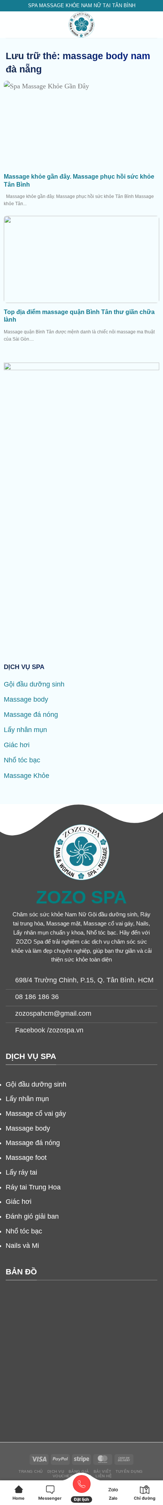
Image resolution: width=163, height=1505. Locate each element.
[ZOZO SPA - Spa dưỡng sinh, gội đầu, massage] (81, 24)
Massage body (26, 699)
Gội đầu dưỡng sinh (34, 684)
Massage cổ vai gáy (36, 1113)
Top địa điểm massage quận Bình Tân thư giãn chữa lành (79, 316)
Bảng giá (79, 1471)
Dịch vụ (55, 1471)
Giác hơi (17, 745)
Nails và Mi (22, 1245)
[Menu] (10, 25)
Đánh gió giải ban (32, 1216)
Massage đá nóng (31, 714)
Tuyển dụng (129, 1471)
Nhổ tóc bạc (22, 760)
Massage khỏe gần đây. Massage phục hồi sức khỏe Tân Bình (79, 180)
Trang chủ (31, 1471)
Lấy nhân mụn (25, 730)
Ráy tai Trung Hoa (33, 1187)
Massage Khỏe (26, 775)
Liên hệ (104, 1476)
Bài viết (102, 1471)
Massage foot (26, 1157)
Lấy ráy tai (21, 1172)
